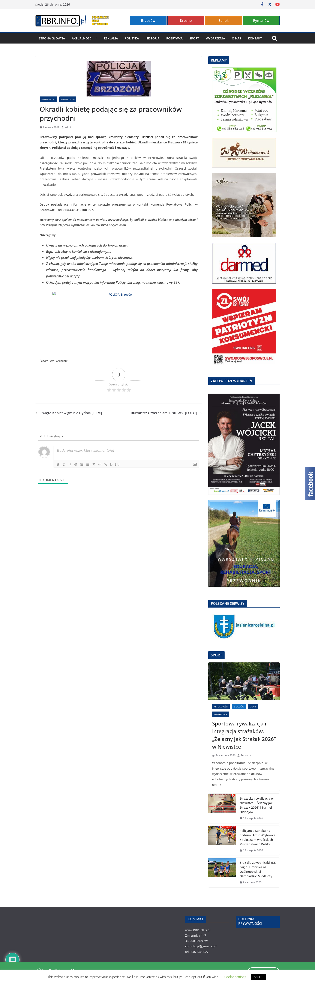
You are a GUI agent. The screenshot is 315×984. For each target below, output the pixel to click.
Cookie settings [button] (235, 977)
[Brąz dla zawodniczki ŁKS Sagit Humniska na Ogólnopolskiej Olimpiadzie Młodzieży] (222, 872)
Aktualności (82, 38)
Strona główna (52, 38)
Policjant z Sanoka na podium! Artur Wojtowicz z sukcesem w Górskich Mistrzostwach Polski (257, 837)
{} (111, 464)
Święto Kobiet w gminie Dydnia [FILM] (71, 413)
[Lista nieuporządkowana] (88, 464)
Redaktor (246, 755)
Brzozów (148, 20)
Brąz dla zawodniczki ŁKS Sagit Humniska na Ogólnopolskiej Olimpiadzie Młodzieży (258, 869)
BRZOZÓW (239, 706)
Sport (194, 38)
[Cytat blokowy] (94, 464)
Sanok (224, 20)
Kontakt (255, 38)
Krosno (186, 20)
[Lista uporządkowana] (82, 464)
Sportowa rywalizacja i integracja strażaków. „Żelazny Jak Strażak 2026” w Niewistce (244, 735)
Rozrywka (174, 38)
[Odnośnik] (106, 464)
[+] (117, 464)
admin (68, 127)
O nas (236, 38)
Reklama (111, 38)
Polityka (132, 38)
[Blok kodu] (100, 464)
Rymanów (261, 20)
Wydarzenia (215, 38)
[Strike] (76, 464)
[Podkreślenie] (70, 464)
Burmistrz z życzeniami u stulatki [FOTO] (164, 413)
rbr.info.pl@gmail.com (201, 946)
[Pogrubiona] (58, 464)
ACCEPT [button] (259, 977)
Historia (152, 38)
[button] (94, 38)
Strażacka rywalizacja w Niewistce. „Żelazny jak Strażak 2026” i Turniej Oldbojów (256, 805)
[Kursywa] (64, 464)
